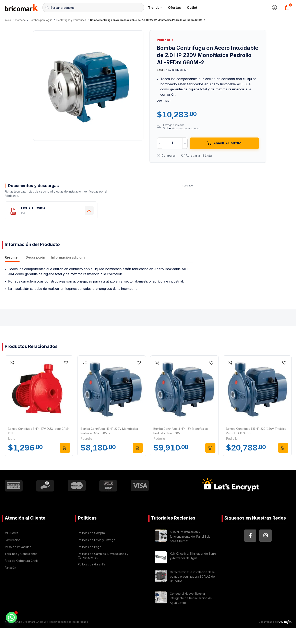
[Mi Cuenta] (274, 7)
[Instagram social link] (265, 535)
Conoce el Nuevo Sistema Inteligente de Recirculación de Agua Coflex (191, 598)
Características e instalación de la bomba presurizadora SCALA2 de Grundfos (192, 576)
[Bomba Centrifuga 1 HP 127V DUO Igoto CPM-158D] (39, 390)
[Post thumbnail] (161, 537)
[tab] (12, 258)
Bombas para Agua (41, 20)
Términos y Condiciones (21, 553)
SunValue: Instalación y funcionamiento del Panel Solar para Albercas (191, 536)
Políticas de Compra (91, 533)
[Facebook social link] (250, 535)
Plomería (20, 20)
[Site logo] (21, 7)
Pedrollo (164, 40)
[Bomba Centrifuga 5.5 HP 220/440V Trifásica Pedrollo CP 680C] (257, 390)
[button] (65, 448)
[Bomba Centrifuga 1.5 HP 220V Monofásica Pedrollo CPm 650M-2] (112, 390)
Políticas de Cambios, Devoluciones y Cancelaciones (103, 555)
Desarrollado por (269, 621)
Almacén (10, 567)
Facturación (12, 540)
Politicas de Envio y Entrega (96, 540)
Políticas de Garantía (91, 564)
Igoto (11, 439)
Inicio (8, 20)
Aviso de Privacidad (18, 547)
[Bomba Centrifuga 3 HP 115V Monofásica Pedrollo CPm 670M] (184, 390)
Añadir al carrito (227, 143)
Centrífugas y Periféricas (71, 20)
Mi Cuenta (11, 533)
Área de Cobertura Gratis (21, 560)
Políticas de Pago (89, 547)
